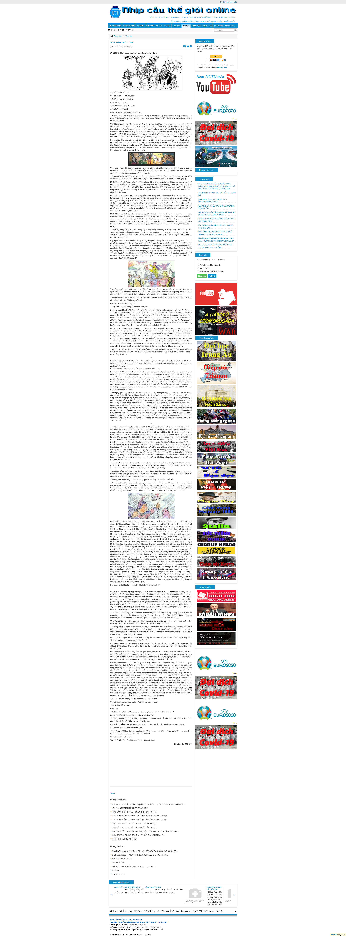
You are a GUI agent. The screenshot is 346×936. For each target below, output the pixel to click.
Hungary (128, 911)
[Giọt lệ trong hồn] (216, 638)
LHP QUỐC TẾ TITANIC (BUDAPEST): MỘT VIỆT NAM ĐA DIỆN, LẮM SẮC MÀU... (145, 831)
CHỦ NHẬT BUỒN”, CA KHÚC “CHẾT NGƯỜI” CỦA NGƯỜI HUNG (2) (139, 819)
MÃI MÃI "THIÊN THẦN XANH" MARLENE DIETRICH (133, 866)
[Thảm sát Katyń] (216, 561)
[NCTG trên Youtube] (216, 83)
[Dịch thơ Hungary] (216, 596)
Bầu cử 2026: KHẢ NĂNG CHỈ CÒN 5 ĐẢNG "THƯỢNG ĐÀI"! (215, 226)
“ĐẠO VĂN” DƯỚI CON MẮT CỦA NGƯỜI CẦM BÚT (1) (134, 823)
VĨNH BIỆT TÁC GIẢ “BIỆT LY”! (124, 839)
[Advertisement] (151, 765)
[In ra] (188, 46)
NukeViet (123, 934)
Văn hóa (175, 911)
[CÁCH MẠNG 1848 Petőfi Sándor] (216, 396)
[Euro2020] (216, 107)
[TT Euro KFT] (216, 156)
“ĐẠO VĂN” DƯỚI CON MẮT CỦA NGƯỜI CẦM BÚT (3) (134, 812)
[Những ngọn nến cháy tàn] (216, 624)
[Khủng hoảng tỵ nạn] (216, 416)
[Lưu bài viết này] (191, 46)
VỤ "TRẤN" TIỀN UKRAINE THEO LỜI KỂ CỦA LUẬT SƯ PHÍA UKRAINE (215, 233)
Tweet (112, 793)
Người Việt (197, 911)
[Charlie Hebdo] (216, 548)
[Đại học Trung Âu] (216, 350)
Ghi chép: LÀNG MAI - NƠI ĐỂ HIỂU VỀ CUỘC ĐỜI (217, 194)
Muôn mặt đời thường (121, 882)
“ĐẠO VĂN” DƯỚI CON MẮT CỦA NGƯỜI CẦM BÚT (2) (134, 827)
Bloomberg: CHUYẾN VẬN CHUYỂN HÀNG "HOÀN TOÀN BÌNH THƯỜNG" (215, 246)
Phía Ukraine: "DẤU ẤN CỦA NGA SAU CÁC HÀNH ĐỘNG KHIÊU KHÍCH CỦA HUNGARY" (216, 239)
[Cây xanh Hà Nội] (216, 459)
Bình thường (204, 268)
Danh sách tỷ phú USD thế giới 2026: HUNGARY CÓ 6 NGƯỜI (212, 200)
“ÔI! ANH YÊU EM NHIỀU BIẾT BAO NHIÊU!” (130, 808)
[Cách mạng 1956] (216, 510)
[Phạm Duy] (216, 497)
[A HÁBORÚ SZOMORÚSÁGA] (216, 320)
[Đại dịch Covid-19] (216, 132)
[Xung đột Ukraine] (216, 574)
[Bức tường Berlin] (216, 535)
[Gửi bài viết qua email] (184, 46)
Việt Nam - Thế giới (142, 911)
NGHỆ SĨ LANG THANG (121, 858)
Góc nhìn (165, 911)
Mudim (334, 934)
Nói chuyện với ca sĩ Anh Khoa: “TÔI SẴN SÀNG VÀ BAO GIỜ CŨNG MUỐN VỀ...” (145, 851)
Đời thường (209, 911)
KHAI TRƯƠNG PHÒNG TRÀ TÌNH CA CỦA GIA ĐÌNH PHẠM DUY (138, 835)
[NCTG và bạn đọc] (216, 471)
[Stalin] (216, 522)
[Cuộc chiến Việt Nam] (216, 446)
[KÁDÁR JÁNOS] (216, 609)
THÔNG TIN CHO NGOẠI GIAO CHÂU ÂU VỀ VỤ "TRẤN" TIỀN (216, 220)
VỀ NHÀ (115, 870)
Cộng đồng (186, 911)
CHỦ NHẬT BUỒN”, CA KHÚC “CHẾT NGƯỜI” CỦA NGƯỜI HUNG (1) (139, 815)
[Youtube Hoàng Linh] (216, 293)
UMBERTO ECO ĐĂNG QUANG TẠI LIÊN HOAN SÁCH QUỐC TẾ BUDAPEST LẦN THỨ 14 (148, 804)
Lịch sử (156, 911)
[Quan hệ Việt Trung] (216, 484)
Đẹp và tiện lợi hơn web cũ (209, 265)
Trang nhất (117, 911)
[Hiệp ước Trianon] (216, 373)
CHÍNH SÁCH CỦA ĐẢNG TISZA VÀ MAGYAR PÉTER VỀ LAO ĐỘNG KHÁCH (216, 213)
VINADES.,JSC (144, 934)
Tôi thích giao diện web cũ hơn (211, 271)
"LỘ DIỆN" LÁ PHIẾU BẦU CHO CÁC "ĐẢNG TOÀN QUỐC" (216, 207)
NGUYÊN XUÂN (118, 862)
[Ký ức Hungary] (216, 432)
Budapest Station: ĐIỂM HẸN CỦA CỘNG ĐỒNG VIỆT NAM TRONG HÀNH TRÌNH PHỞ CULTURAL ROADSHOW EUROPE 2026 (216, 186)
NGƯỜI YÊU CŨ (118, 874)
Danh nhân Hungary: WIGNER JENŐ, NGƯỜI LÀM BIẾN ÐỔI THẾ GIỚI (140, 855)
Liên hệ (219, 911)
